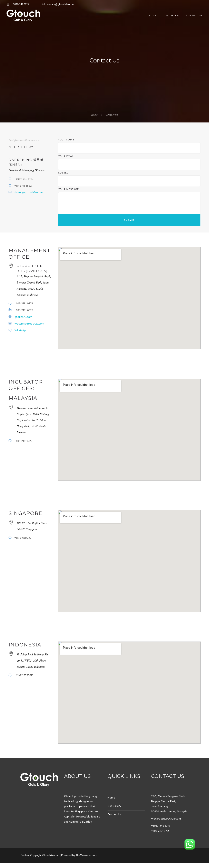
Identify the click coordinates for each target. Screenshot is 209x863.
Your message (68, 189)
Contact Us (194, 15)
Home (152, 15)
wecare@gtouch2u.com (29, 323)
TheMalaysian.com (86, 855)
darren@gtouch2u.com (28, 192)
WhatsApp (20, 330)
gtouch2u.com (23, 317)
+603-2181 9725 (160, 831)
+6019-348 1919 (160, 826)
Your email (66, 156)
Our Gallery (171, 15)
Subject (64, 172)
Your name (66, 139)
